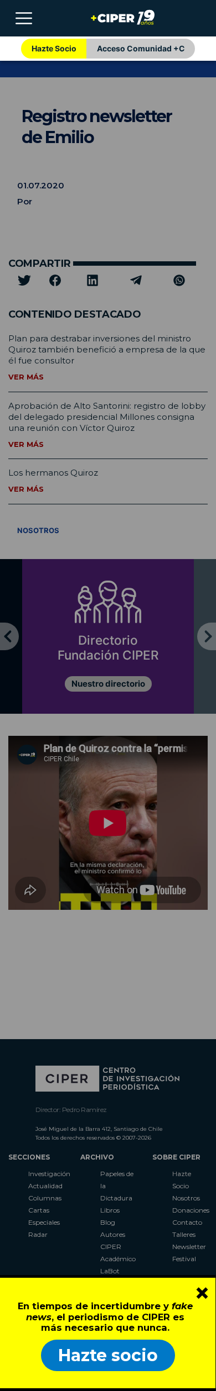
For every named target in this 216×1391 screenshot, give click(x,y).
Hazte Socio (54, 48)
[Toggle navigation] (24, 18)
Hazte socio (108, 1355)
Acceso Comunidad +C (141, 48)
